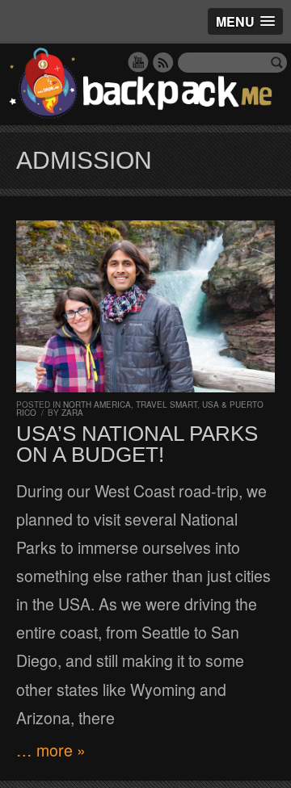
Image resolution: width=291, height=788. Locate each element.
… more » (51, 750)
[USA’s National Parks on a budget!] (145, 306)
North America (97, 404)
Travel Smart (166, 404)
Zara (72, 412)
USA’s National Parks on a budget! (137, 444)
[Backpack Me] (145, 84)
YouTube (138, 62)
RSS (163, 62)
